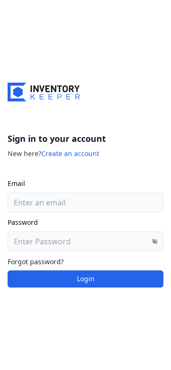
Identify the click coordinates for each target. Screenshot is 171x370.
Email (16, 183)
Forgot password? (36, 261)
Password (23, 222)
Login (86, 278)
